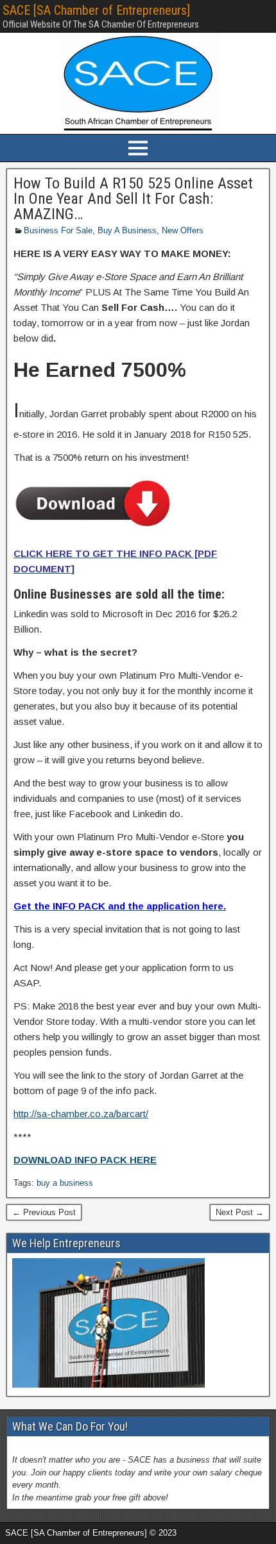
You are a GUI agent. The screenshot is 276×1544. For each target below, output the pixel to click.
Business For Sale (58, 230)
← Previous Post (44, 1212)
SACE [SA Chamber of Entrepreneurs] (96, 10)
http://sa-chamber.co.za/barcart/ (80, 1113)
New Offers (182, 230)
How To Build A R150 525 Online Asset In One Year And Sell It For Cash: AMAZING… (133, 198)
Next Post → (240, 1212)
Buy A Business (127, 230)
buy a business (65, 1183)
